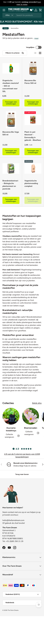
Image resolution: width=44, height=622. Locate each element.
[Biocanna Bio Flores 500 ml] (32, 68)
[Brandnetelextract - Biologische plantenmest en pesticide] (10, 168)
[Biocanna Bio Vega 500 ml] (10, 119)
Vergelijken (30, 47)
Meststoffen (15, 28)
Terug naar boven (22, 474)
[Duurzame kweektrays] (11, 416)
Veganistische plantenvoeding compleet (31, 183)
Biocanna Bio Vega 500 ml (10, 133)
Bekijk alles (37, 403)
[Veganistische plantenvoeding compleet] (32, 168)
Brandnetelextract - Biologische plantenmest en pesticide (10, 184)
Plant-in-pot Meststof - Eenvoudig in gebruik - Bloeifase (32, 136)
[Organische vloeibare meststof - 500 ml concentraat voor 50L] (10, 68)
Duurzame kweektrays (11, 429)
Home (5, 28)
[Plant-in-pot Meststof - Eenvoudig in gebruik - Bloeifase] (32, 119)
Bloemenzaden (30, 428)
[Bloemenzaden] (30, 416)
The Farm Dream (13, 610)
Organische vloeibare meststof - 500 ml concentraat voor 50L (10, 85)
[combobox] (22, 15)
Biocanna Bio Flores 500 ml (30, 81)
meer (36, 38)
